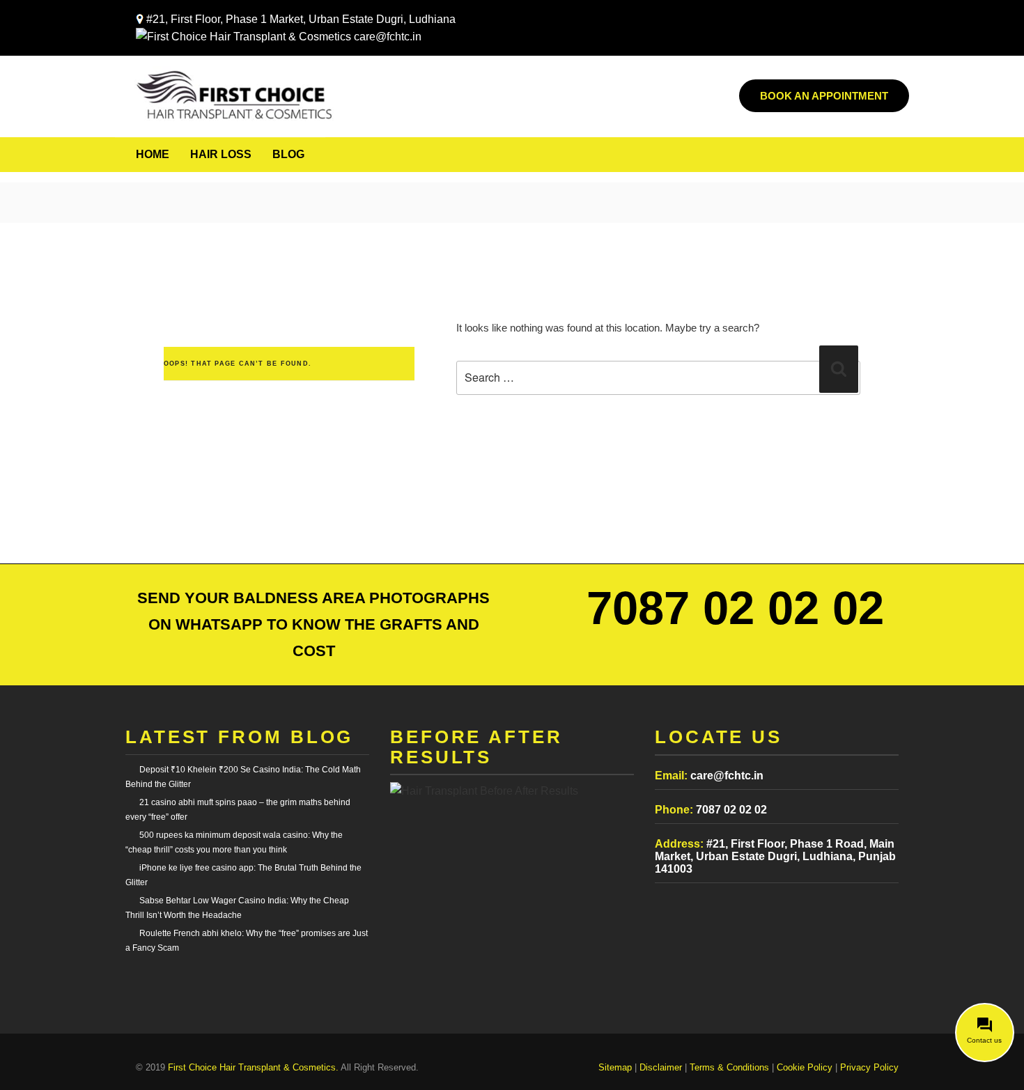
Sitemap (615, 1067)
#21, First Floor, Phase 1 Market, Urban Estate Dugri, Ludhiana (301, 19)
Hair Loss (220, 154)
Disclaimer (660, 1067)
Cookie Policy (804, 1067)
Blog (288, 154)
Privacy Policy (869, 1067)
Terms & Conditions (729, 1067)
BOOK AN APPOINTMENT (824, 96)
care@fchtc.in (386, 36)
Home (152, 154)
